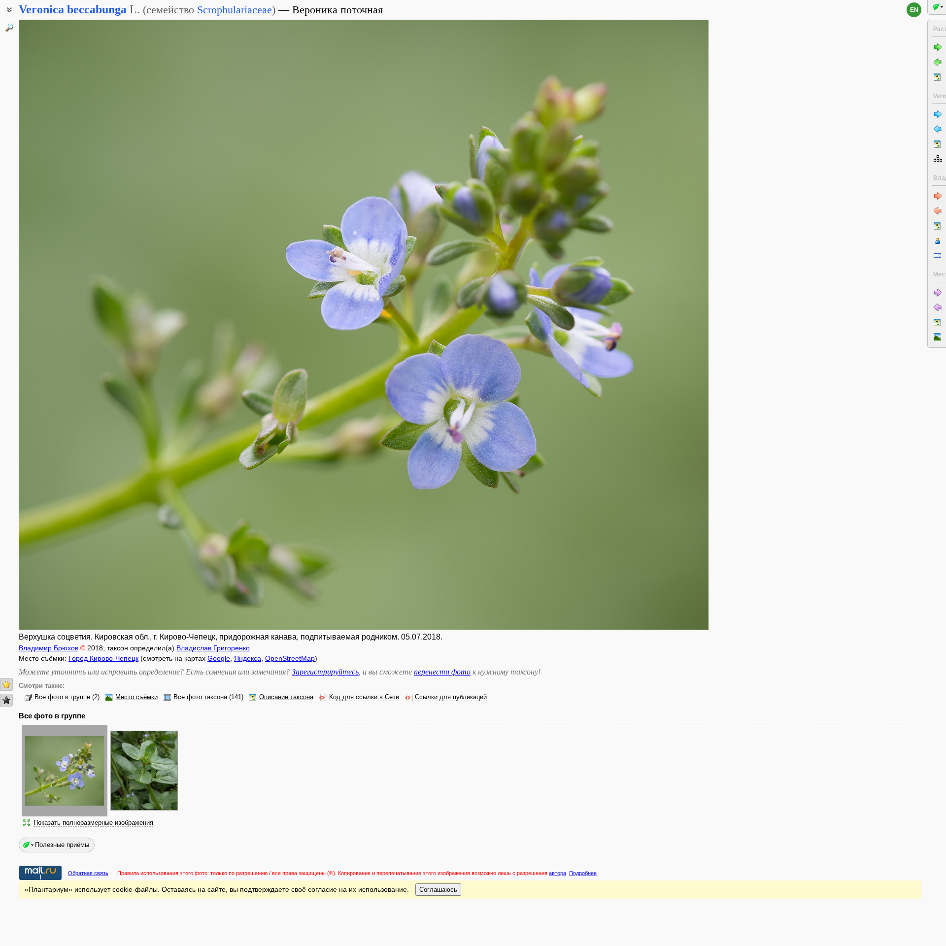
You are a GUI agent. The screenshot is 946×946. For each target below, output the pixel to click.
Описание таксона (286, 697)
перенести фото (442, 672)
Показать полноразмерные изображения (93, 822)
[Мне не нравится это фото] (6, 700)
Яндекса (247, 658)
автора (557, 873)
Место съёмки (136, 697)
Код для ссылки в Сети (364, 697)
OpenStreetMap (290, 658)
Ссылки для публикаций (451, 697)
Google (218, 658)
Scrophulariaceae (234, 9)
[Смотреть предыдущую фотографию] (90, 325)
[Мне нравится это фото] (6, 684)
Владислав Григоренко (213, 648)
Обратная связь (88, 873)
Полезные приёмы (62, 844)
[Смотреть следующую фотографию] (637, 325)
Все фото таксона (200, 697)
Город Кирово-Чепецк (103, 658)
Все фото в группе (62, 697)
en (914, 9)
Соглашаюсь (438, 889)
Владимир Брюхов (48, 648)
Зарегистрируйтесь (325, 672)
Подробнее (583, 873)
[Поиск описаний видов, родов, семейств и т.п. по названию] (9, 27)
